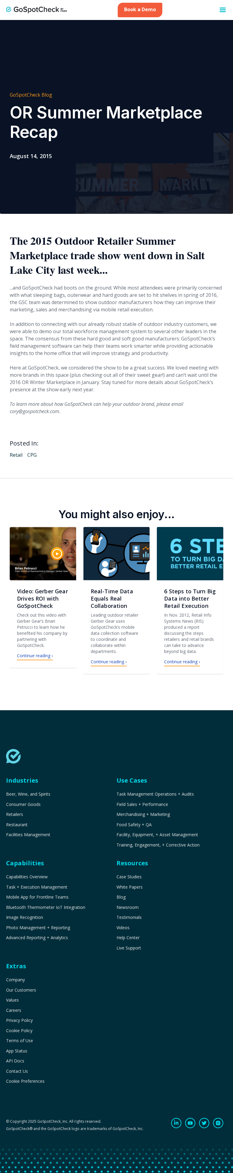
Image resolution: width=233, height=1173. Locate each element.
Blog (121, 897)
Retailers (14, 814)
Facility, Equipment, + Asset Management (157, 834)
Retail (16, 455)
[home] (36, 10)
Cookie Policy (19, 1030)
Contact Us (17, 1071)
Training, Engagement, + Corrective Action (158, 845)
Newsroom (127, 907)
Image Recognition (24, 917)
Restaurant (17, 824)
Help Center (128, 937)
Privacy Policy (19, 1020)
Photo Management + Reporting (38, 927)
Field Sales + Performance (142, 804)
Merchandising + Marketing (143, 814)
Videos (123, 927)
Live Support (128, 948)
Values (12, 1000)
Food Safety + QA (134, 824)
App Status (16, 1051)
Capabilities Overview (27, 877)
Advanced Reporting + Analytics (37, 937)
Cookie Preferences (25, 1081)
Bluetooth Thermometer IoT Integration (45, 907)
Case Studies (129, 877)
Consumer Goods (23, 804)
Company (15, 979)
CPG (32, 455)
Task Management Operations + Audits (155, 794)
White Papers (129, 887)
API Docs (15, 1061)
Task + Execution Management (36, 887)
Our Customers (21, 990)
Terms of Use (19, 1040)
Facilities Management (28, 834)
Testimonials (129, 917)
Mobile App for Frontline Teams (37, 897)
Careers (13, 1010)
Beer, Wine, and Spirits (28, 794)
